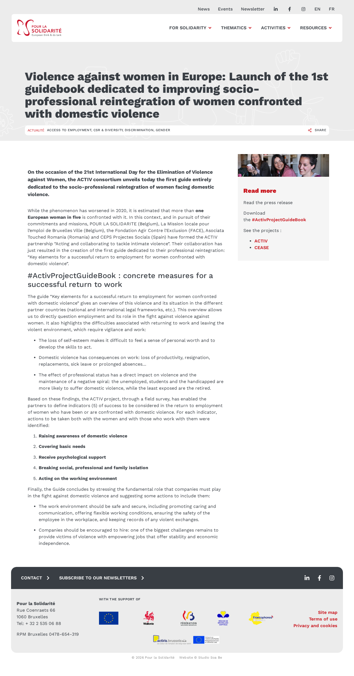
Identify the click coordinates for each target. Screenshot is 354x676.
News (204, 9)
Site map (327, 612)
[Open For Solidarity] (210, 28)
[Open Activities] (289, 28)
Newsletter (253, 9)
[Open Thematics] (250, 28)
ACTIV (261, 241)
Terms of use (323, 619)
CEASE (261, 247)
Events (225, 9)
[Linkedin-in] (307, 577)
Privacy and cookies (315, 625)
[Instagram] (331, 577)
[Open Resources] (330, 28)
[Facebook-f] (319, 577)
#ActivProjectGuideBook (279, 219)
